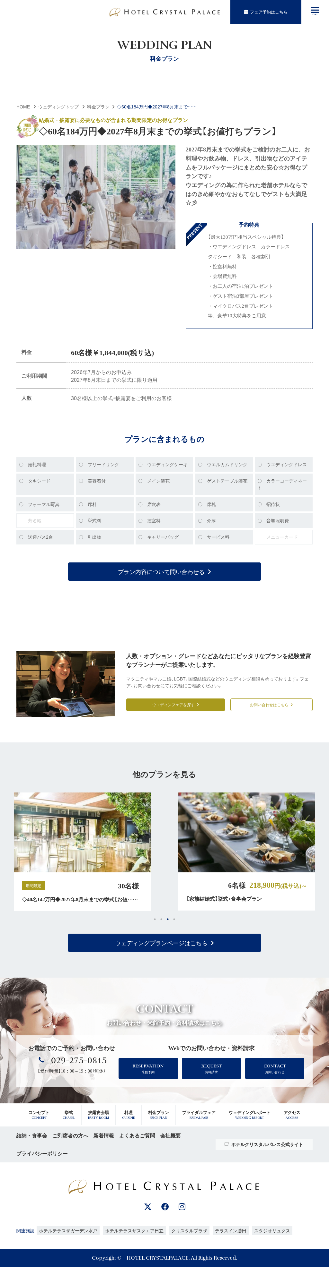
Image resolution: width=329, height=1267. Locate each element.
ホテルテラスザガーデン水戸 (68, 1230)
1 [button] (155, 919)
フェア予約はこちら (269, 12)
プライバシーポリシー (42, 1153)
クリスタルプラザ (189, 1230)
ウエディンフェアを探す (173, 704)
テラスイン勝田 (230, 1230)
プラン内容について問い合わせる (161, 571)
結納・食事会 (31, 1135)
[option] (94, 851)
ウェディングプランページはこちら (161, 942)
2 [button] (161, 919)
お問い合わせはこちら (269, 704)
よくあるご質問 (137, 1135)
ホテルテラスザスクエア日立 (134, 1230)
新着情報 (103, 1135)
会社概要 (170, 1135)
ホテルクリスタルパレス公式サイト (267, 1144)
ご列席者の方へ (70, 1135)
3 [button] (167, 919)
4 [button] (174, 919)
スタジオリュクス (272, 1230)
